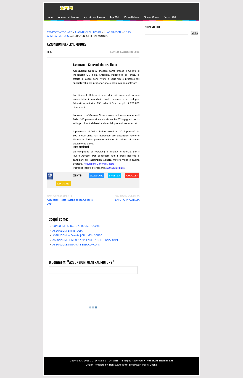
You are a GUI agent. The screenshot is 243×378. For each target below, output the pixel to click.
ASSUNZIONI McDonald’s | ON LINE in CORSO (77, 235)
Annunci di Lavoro (68, 17)
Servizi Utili (170, 17)
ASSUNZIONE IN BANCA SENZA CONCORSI (76, 244)
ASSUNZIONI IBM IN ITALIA (67, 230)
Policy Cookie (149, 364)
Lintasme (63, 183)
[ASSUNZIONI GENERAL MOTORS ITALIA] (50, 177)
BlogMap (134, 364)
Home (50, 17)
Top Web (114, 17)
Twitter (114, 175)
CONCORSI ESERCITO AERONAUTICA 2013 (76, 226)
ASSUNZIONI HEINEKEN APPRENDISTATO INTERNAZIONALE (86, 240)
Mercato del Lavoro (94, 17)
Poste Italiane (131, 17)
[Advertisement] (95, 27)
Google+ (132, 175)
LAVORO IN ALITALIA (127, 199)
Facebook (96, 175)
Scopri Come (151, 17)
